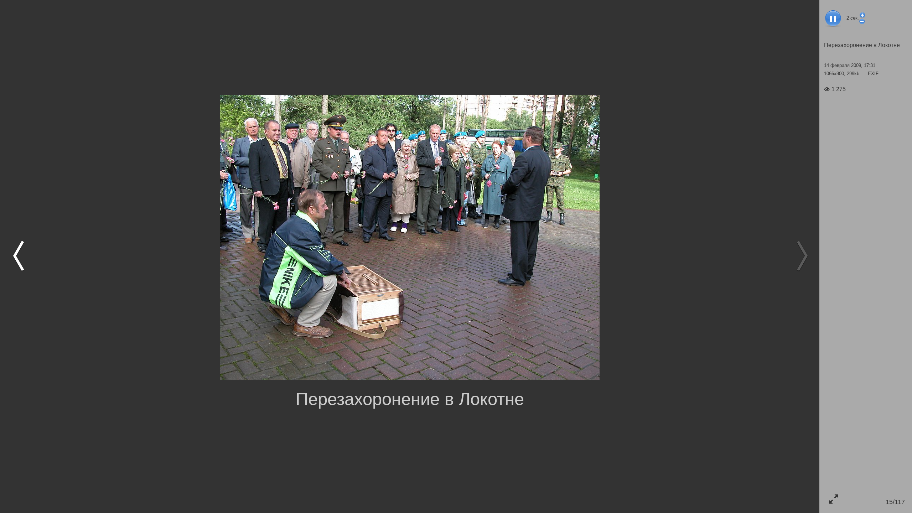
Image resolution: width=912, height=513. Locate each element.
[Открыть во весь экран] (833, 499)
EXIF (873, 73)
